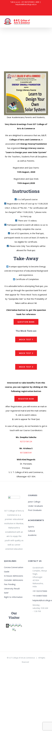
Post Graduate (35, 510)
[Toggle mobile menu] (47, 22)
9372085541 (26, 452)
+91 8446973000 (40, 595)
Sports (31, 526)
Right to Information (13, 597)
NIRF (6, 592)
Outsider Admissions (13, 580)
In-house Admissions (13, 575)
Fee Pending (9, 584)
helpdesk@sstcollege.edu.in (26, 4)
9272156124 (26, 441)
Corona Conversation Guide (13, 569)
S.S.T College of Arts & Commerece (22, 658)
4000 (37, 2)
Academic (32, 535)
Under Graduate (35, 506)
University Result (12, 588)
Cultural (31, 530)
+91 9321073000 (27, 2)
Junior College (34, 501)
